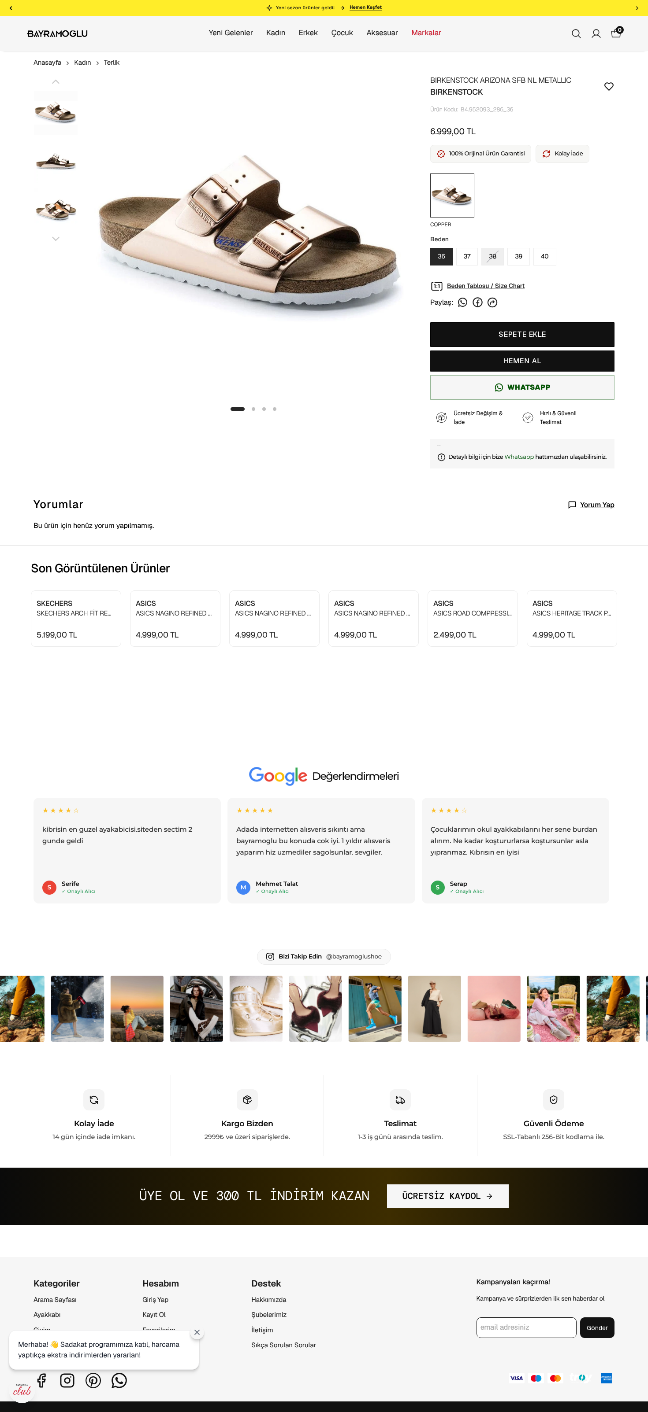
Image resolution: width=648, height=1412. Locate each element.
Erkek (308, 33)
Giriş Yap (155, 1300)
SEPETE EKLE (522, 334)
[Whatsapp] (119, 1380)
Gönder (597, 1328)
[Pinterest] (93, 1380)
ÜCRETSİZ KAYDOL (441, 1196)
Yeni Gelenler (231, 33)
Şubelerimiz (269, 1315)
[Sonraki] (637, 8)
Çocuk (342, 33)
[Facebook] (41, 1380)
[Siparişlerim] (596, 33)
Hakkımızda (268, 1300)
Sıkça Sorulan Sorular (283, 1345)
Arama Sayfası (55, 1300)
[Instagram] (67, 1380)
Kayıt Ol (153, 1315)
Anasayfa (47, 63)
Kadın (275, 33)
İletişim (262, 1330)
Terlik (112, 63)
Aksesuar (382, 33)
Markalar (426, 33)
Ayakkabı (47, 1315)
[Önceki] (11, 8)
